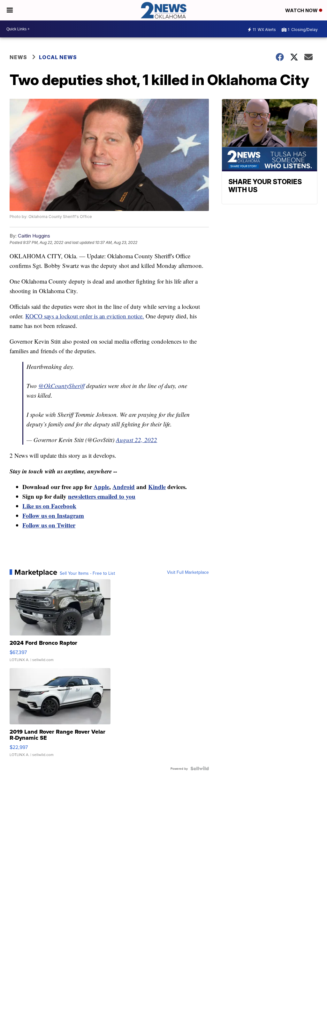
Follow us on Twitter (48, 525)
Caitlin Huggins (34, 236)
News (18, 57)
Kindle (157, 486)
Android (123, 486)
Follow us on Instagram (53, 515)
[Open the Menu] (10, 10)
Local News (58, 57)
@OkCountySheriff (61, 386)
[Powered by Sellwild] (199, 768)
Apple (101, 486)
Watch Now (302, 10)
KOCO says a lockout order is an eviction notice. (84, 316)
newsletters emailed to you (101, 496)
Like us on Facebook (49, 506)
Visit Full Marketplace (188, 572)
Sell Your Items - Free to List (87, 573)
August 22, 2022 (136, 440)
